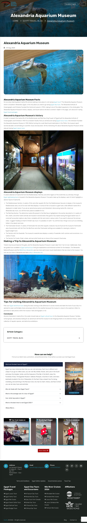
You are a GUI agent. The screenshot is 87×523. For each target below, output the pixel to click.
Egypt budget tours (12, 231)
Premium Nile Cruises (52, 508)
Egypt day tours (55, 104)
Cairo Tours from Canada (32, 499)
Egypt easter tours (73, 215)
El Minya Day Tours (31, 508)
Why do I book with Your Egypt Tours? (17, 389)
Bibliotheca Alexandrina (26, 250)
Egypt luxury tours (62, 120)
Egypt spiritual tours (27, 247)
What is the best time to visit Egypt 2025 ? (19, 402)
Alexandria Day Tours (31, 496)
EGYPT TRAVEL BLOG (15, 338)
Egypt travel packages (10, 112)
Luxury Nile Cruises (51, 499)
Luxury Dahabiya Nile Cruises (52, 504)
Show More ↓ (10, 408)
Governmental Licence (55, 481)
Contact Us (73, 520)
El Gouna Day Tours (31, 505)
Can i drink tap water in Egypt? (15, 398)
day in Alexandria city (36, 252)
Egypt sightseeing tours (11, 197)
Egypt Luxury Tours (11, 493)
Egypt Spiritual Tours (11, 505)
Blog (65, 520)
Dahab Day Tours (30, 502)
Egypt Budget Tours (11, 508)
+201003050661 (55, 467)
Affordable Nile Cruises (52, 493)
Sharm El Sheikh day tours (30, 221)
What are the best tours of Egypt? (16, 364)
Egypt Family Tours (11, 496)
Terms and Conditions (22, 481)
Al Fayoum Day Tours (31, 493)
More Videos (43, 450)
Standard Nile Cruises (52, 496)
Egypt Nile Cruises (10, 499)
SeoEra (6, 520)
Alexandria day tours (12, 210)
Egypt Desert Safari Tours (13, 502)
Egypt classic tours (19, 128)
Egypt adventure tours (16, 305)
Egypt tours (57, 102)
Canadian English (70, 4)
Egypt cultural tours (47, 316)
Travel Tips (67, 481)
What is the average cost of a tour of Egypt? (20, 393)
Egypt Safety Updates (38, 481)
